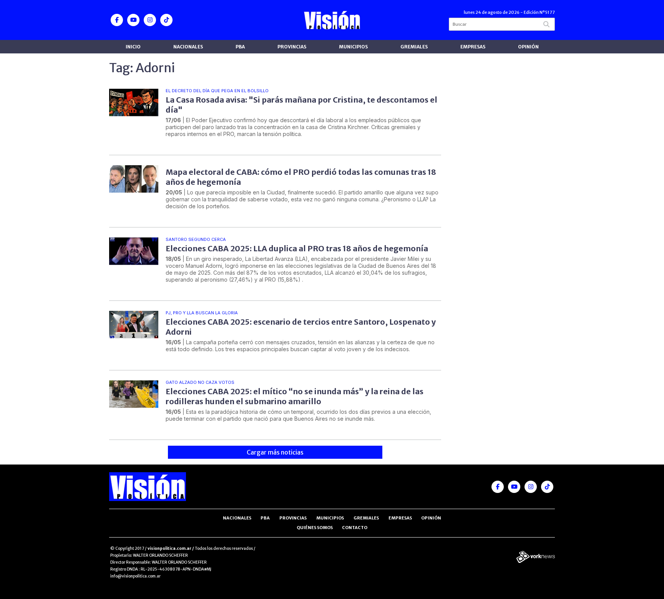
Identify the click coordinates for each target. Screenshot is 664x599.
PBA (240, 47)
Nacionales (188, 47)
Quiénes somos (315, 527)
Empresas (472, 47)
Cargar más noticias (275, 452)
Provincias (291, 47)
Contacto (354, 527)
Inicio (133, 47)
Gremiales (414, 47)
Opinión (528, 47)
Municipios (353, 47)
